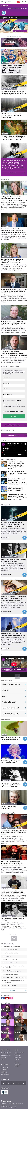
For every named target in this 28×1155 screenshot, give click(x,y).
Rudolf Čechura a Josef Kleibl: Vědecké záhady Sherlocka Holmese (15, 488)
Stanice (3, 1057)
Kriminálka (5, 690)
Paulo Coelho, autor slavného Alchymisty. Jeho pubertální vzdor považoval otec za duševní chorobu (12, 863)
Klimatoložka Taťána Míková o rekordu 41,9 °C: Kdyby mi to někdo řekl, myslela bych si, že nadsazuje (13, 260)
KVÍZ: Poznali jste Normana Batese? (14, 160)
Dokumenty (5, 720)
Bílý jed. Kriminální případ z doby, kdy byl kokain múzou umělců (17, 473)
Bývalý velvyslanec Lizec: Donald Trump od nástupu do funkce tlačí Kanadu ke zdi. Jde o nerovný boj (14, 291)
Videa (3, 654)
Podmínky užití (19, 1103)
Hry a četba (5, 504)
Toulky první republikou (10, 714)
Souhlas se (13, 411)
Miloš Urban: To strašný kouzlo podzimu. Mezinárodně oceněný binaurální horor (11, 115)
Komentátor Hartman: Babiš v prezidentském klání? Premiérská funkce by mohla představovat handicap (14, 353)
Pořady (11, 18)
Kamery (25, 8)
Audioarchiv (18, 8)
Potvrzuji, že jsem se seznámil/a (14, 406)
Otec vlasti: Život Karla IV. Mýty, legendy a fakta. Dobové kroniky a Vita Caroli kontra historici (13, 69)
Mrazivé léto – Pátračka (10, 366)
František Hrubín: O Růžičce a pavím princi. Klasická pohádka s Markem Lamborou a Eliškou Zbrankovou (13, 137)
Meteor (4, 696)
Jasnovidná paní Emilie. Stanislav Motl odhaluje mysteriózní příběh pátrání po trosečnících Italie (13, 93)
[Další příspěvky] (14, 938)
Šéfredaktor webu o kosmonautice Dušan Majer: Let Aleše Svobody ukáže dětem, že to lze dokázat (13, 323)
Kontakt (17, 1062)
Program (10, 8)
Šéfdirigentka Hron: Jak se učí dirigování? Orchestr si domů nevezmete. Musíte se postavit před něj (14, 198)
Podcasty (4, 1072)
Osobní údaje (10, 1103)
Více (17, 18)
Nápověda (18, 1055)
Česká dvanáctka (7, 944)
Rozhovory (5, 179)
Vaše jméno (6, 377)
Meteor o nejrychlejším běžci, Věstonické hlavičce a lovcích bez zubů (10, 739)
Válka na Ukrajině (6, 1053)
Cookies (3, 1103)
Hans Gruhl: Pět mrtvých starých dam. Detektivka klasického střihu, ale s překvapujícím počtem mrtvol (16, 465)
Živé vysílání (4, 1067)
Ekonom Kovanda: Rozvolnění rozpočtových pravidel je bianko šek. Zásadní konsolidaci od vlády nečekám (13, 230)
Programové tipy (7, 430)
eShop (3, 1059)
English (3, 1105)
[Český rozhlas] (6, 2)
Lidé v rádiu (18, 1057)
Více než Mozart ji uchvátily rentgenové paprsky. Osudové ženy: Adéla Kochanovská (10, 784)
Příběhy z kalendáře (9, 702)
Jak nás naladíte (19, 1053)
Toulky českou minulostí (10, 708)
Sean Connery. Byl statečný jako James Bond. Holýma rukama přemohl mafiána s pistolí (14, 832)
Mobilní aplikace (6, 1074)
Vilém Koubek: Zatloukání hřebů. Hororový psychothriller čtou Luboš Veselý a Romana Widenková (12, 524)
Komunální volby (6, 1055)
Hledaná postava (8, 394)
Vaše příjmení (7, 383)
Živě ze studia (6, 440)
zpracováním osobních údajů (16, 411)
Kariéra (17, 1059)
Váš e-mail (6, 389)
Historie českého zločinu (11, 684)
